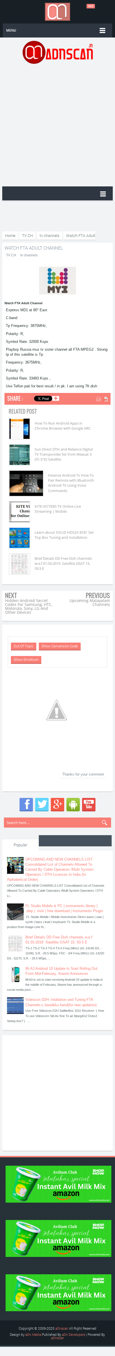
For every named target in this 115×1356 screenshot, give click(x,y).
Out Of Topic (23, 645)
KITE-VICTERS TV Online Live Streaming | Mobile (58, 509)
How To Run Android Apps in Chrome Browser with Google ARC (63, 426)
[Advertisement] (57, 124)
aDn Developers (73, 1334)
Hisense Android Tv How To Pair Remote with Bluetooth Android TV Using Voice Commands (71, 483)
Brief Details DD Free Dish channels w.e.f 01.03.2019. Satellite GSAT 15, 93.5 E (63, 563)
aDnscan (61, 1328)
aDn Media (33, 1334)
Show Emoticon (26, 659)
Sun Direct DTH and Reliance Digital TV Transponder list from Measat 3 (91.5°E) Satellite (64, 454)
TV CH (11, 255)
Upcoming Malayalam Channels (90, 602)
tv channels (29, 255)
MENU (11, 30)
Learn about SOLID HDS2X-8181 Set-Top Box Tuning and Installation (65, 535)
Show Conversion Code (60, 645)
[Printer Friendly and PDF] (103, 399)
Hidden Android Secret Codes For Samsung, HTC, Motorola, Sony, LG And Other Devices (28, 606)
